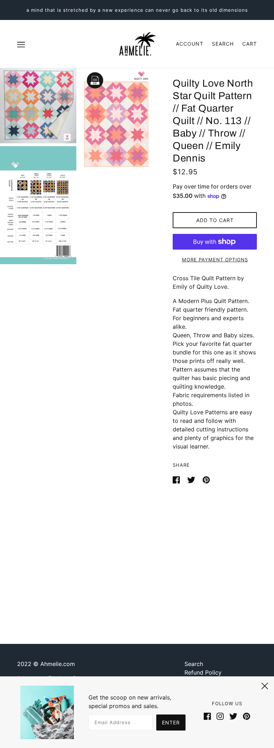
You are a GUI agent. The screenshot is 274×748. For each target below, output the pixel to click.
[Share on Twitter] (192, 479)
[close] (264, 684)
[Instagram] (220, 715)
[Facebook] (209, 715)
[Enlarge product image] (38, 105)
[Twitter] (233, 715)
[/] (137, 43)
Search (223, 44)
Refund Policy (203, 672)
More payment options (215, 259)
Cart (249, 44)
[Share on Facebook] (177, 479)
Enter (171, 722)
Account (189, 44)
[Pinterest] (245, 715)
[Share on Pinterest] (206, 479)
